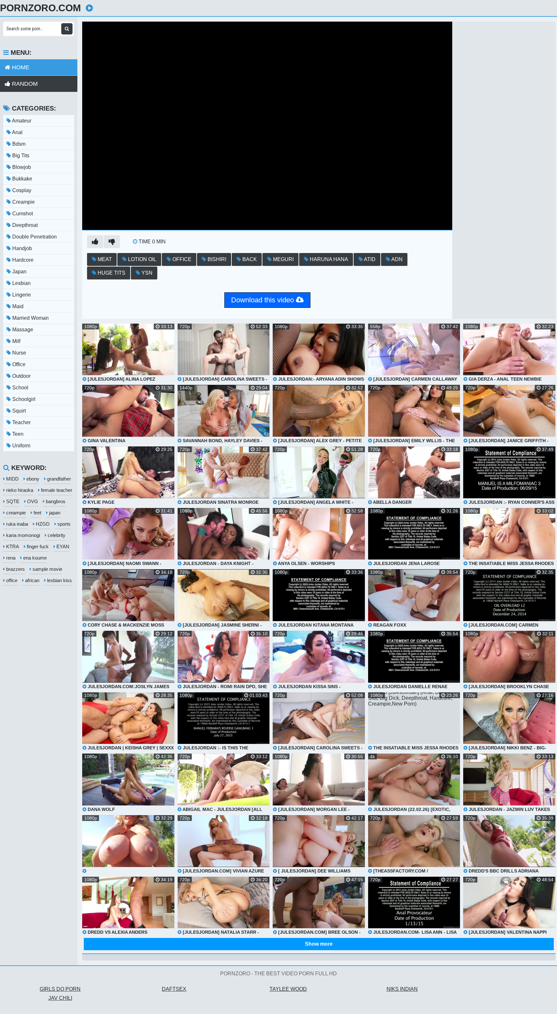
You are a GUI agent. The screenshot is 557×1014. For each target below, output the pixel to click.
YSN (146, 273)
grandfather (58, 479)
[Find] (67, 28)
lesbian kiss (59, 580)
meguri (283, 259)
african (31, 580)
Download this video (263, 300)
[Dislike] (112, 241)
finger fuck (37, 546)
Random (24, 84)
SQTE (12, 501)
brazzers (15, 569)
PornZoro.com (40, 8)
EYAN (62, 546)
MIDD (12, 479)
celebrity (55, 535)
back (249, 259)
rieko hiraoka (19, 490)
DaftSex (174, 989)
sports (63, 524)
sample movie (46, 569)
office (181, 259)
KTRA (12, 546)
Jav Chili (60, 998)
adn (396, 259)
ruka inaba (16, 524)
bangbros (54, 501)
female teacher (56, 490)
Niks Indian (402, 989)
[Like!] (95, 241)
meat (104, 259)
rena (10, 558)
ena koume (34, 558)
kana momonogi (22, 535)
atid (369, 259)
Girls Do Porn (60, 989)
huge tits (110, 273)
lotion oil (141, 259)
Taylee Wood (288, 989)
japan (54, 512)
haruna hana (328, 259)
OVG (32, 501)
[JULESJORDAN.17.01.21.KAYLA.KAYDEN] (128, 844)
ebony (32, 479)
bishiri (216, 259)
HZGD (42, 524)
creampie (15, 512)
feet (36, 512)
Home (19, 67)
